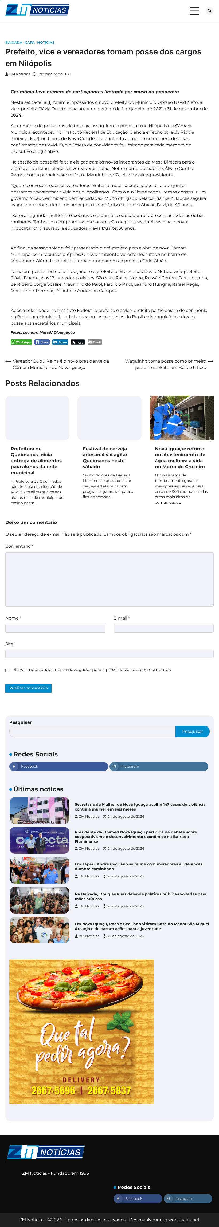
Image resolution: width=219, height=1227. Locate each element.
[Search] (210, 11)
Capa (30, 43)
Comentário (19, 546)
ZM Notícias (20, 74)
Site (9, 643)
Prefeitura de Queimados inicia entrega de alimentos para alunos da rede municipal (36, 460)
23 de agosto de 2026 (126, 876)
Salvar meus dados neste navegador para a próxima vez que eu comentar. (92, 669)
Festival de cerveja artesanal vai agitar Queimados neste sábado (105, 458)
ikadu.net (189, 1219)
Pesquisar (20, 722)
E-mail (122, 618)
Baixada (13, 43)
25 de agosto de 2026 (126, 936)
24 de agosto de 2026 (126, 817)
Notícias (45, 43)
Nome (13, 618)
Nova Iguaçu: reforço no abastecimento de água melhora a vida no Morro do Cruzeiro (180, 458)
